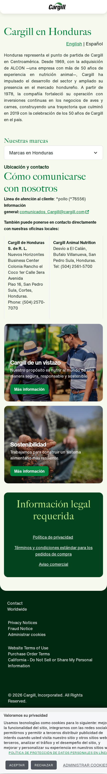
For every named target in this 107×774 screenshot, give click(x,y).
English (74, 43)
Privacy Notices (22, 623)
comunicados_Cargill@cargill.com (52, 212)
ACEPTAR (17, 765)
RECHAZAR (44, 765)
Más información (29, 389)
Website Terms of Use (28, 648)
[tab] (53, 152)
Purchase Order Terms (29, 654)
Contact (15, 603)
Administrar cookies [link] (27, 634)
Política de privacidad (53, 537)
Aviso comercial (53, 564)
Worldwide (17, 609)
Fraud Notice (20, 629)
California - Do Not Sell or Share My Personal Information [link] (50, 663)
